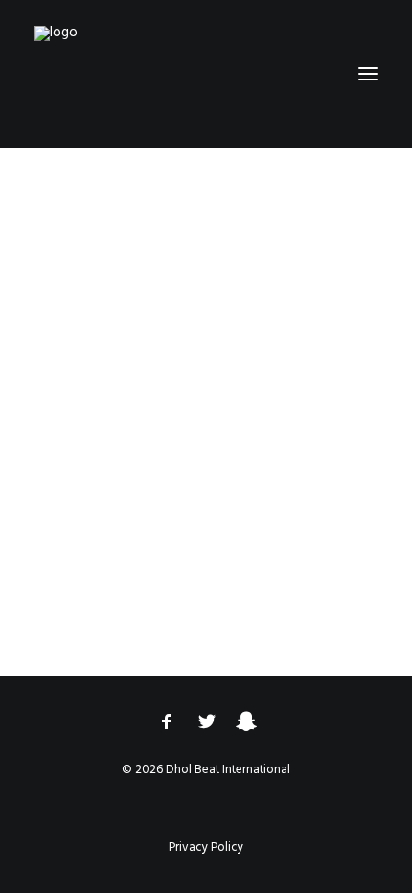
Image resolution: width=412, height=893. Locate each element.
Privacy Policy (206, 847)
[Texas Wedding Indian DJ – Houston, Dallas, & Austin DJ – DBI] (109, 74)
